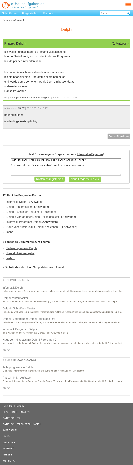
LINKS (6, 436)
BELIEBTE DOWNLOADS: (19, 359)
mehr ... (10, 232)
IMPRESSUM (10, 430)
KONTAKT (8, 448)
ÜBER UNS (9, 442)
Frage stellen (30, 13)
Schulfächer (9, 13)
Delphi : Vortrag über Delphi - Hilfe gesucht (32, 216)
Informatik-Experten (90, 154)
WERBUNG (9, 460)
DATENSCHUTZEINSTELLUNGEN (22, 424)
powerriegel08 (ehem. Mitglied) (33, 97)
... (7, 350)
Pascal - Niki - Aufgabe (20, 253)
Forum (6, 20)
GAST (21, 108)
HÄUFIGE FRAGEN (13, 406)
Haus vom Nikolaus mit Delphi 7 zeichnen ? (33, 226)
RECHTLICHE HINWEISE (16, 412)
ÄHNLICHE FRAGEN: (16, 280)
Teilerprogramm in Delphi (21, 248)
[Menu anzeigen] (124, 4)
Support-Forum (42, 267)
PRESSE (7, 454)
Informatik (60, 267)
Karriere (48, 13)
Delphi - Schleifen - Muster (22, 211)
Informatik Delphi (16, 201)
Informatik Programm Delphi (23, 221)
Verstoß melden (119, 136)
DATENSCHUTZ (11, 418)
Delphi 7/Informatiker (19, 206)
